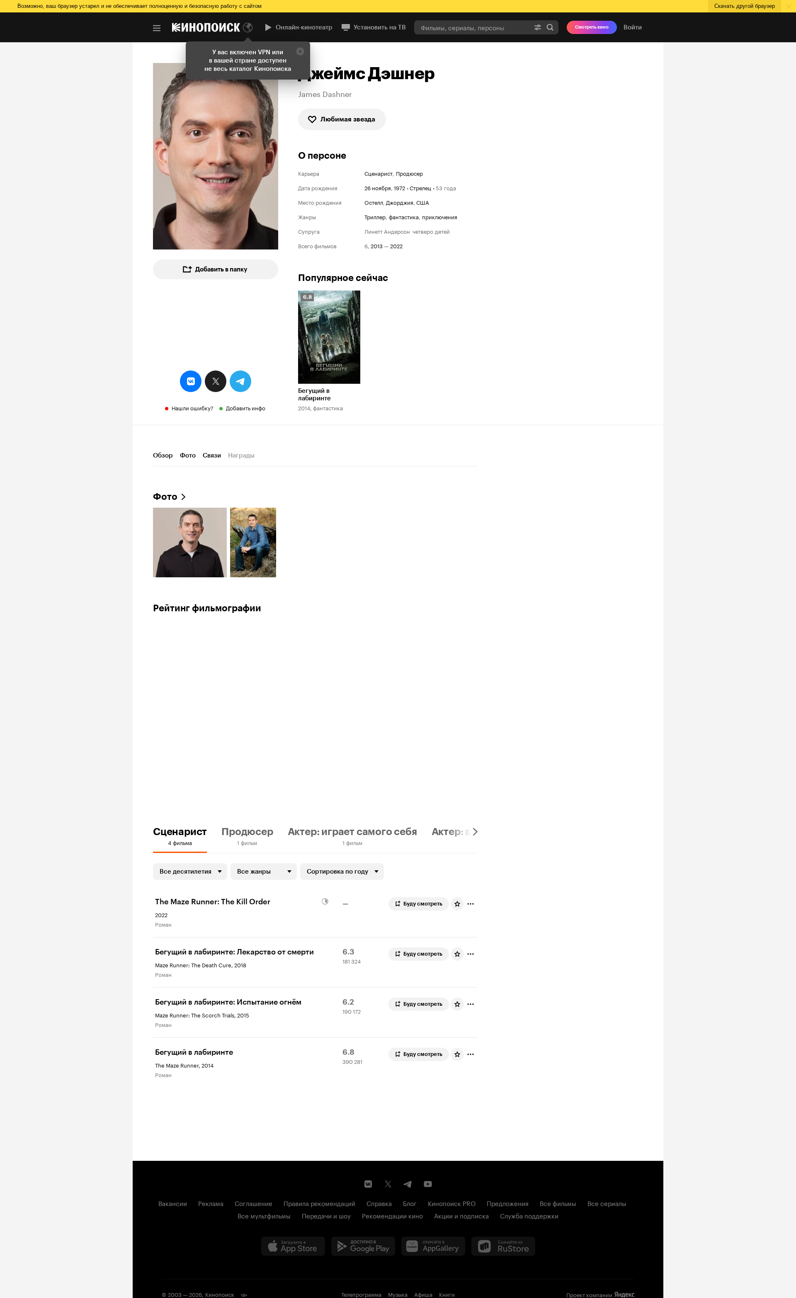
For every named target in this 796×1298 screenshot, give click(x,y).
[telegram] (240, 381)
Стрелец (420, 187)
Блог (410, 1203)
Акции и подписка (461, 1215)
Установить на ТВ (380, 27)
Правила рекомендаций (319, 1203)
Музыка (398, 1294)
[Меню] (157, 28)
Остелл (373, 202)
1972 (399, 187)
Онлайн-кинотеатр (304, 27)
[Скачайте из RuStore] (503, 1246)
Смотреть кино (592, 27)
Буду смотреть (422, 904)
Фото (188, 455)
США (422, 202)
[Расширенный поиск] (537, 27)
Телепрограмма (361, 1294)
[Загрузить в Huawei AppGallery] (433, 1246)
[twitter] (215, 381)
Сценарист (378, 173)
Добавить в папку (221, 269)
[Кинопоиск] (206, 27)
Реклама (210, 1203)
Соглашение (253, 1203)
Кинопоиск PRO (452, 1203)
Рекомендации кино (392, 1215)
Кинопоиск (219, 1294)
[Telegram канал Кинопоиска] (408, 1184)
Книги (447, 1294)
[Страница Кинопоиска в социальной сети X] (388, 1184)
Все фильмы (558, 1203)
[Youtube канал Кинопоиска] (428, 1184)
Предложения (508, 1203)
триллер (375, 216)
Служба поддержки (529, 1215)
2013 (377, 245)
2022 (396, 245)
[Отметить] (470, 904)
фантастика (404, 216)
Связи (212, 455)
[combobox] (471, 27)
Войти (633, 27)
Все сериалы (606, 1203)
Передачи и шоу (326, 1215)
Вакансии (172, 1203)
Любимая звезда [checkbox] (347, 119)
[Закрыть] (300, 51)
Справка (379, 1203)
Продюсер (409, 173)
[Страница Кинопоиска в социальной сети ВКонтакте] (368, 1184)
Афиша (423, 1294)
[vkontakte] (190, 381)
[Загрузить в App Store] (293, 1246)
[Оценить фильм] (457, 904)
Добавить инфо (245, 407)
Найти (550, 27)
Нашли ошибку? (193, 407)
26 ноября (377, 187)
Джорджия (399, 202)
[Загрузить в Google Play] (363, 1246)
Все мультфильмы (264, 1215)
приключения (439, 216)
